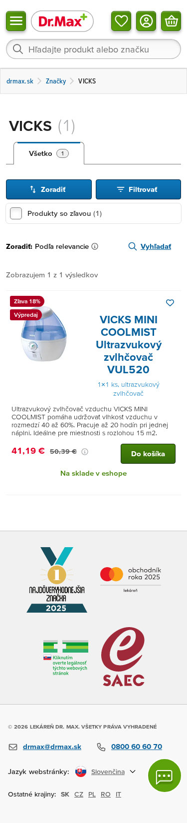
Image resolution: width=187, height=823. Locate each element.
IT (118, 794)
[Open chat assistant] (164, 775)
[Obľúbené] (121, 21)
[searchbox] (93, 49)
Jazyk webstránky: (38, 771)
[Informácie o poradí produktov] (97, 246)
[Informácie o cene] (85, 452)
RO (106, 794)
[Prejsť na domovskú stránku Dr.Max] (62, 20)
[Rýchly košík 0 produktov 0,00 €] (171, 21)
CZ (78, 794)
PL (92, 794)
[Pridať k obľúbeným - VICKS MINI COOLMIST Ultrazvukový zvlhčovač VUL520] (170, 303)
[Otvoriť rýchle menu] (16, 21)
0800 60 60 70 (136, 746)
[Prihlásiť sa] (146, 21)
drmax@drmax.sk (52, 746)
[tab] (48, 153)
